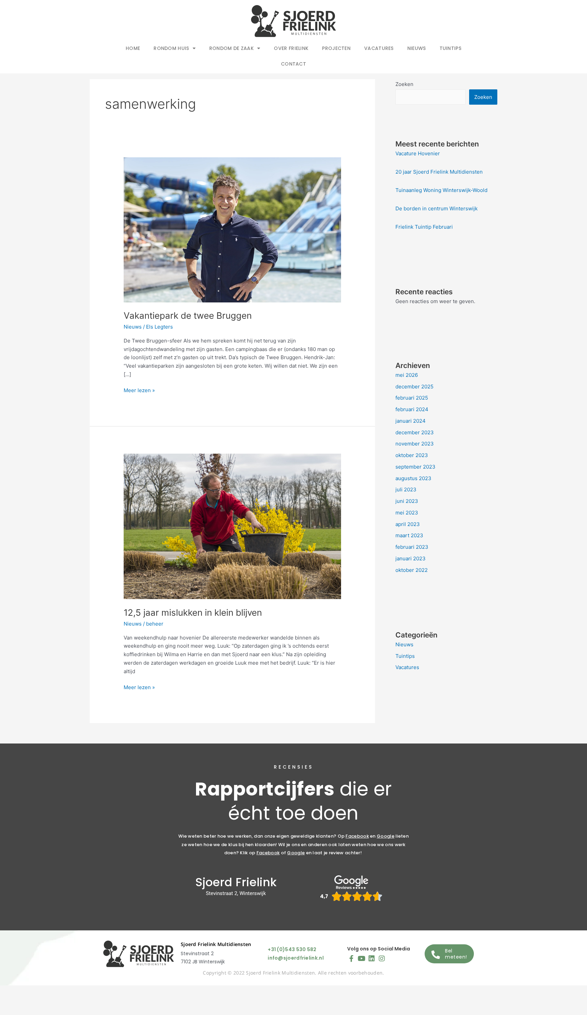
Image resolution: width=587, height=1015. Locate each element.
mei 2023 (406, 512)
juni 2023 (406, 501)
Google (385, 836)
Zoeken (404, 84)
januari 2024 (410, 421)
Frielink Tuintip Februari (424, 227)
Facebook (357, 836)
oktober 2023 (411, 455)
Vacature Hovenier (417, 153)
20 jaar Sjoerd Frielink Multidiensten (439, 172)
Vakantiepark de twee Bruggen (188, 315)
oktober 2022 (411, 570)
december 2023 (414, 432)
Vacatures (379, 48)
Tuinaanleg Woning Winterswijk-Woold (441, 190)
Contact (293, 63)
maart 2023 (409, 535)
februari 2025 (411, 398)
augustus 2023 (413, 478)
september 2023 (415, 466)
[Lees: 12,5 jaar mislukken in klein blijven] (232, 526)
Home (133, 48)
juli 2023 (405, 489)
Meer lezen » (139, 389)
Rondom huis (171, 48)
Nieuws (416, 48)
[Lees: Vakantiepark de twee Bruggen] (232, 229)
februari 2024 (411, 409)
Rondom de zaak (231, 48)
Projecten (336, 48)
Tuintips (450, 48)
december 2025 (414, 386)
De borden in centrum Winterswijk (436, 208)
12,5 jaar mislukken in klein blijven (193, 612)
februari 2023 (411, 547)
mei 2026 (406, 375)
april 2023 (407, 524)
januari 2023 (410, 558)
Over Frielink (291, 48)
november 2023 (414, 443)
